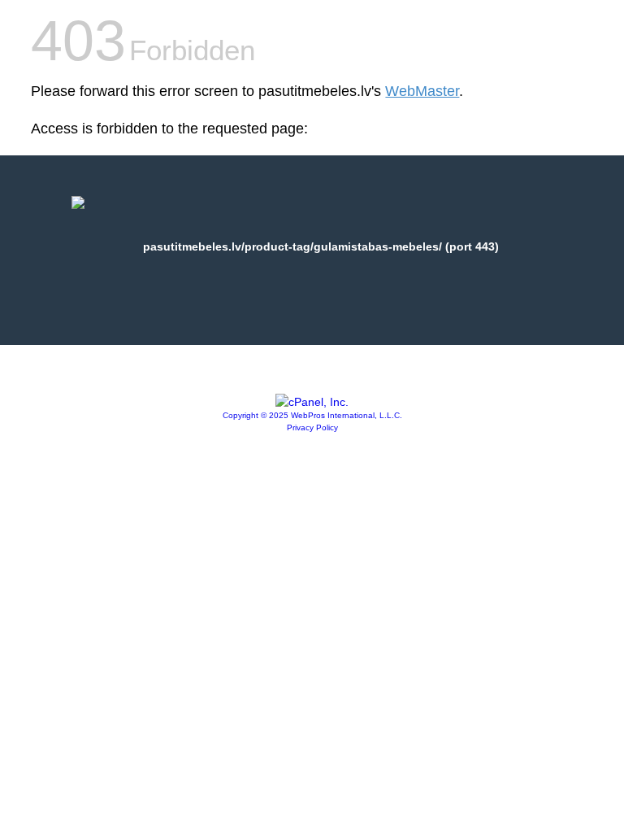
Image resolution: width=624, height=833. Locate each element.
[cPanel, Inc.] (312, 401)
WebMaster (422, 91)
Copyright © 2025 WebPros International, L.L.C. (312, 415)
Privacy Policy (312, 427)
